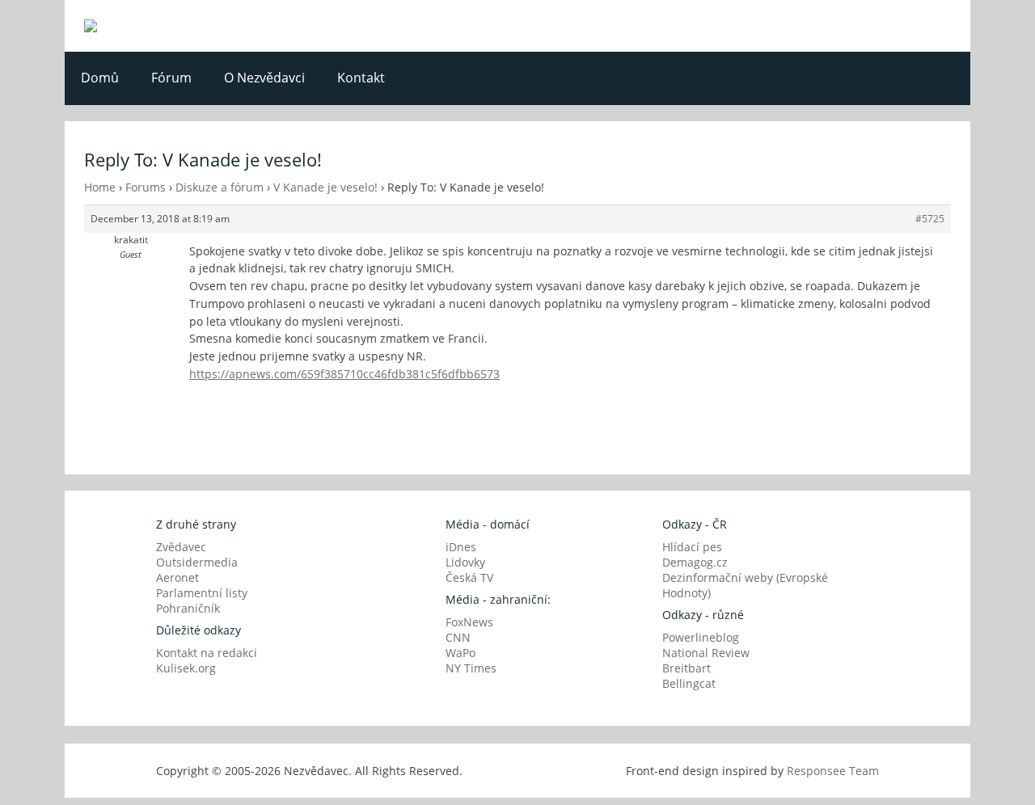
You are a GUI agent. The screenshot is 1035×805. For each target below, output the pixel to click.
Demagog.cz (695, 562)
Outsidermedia (197, 562)
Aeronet (177, 577)
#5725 (929, 218)
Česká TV (469, 577)
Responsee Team (833, 770)
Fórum (171, 77)
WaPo (460, 652)
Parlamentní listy (201, 593)
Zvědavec (181, 546)
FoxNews (469, 622)
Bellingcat (689, 683)
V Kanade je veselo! (325, 187)
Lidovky (465, 562)
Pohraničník (188, 608)
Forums (145, 187)
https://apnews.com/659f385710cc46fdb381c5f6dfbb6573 (344, 373)
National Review (706, 652)
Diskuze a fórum (219, 187)
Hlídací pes (692, 546)
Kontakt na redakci (206, 652)
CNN (458, 637)
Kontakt (361, 77)
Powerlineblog (700, 637)
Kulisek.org (186, 668)
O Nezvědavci (264, 77)
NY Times (471, 668)
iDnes (461, 546)
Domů (100, 77)
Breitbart (686, 668)
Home (100, 187)
